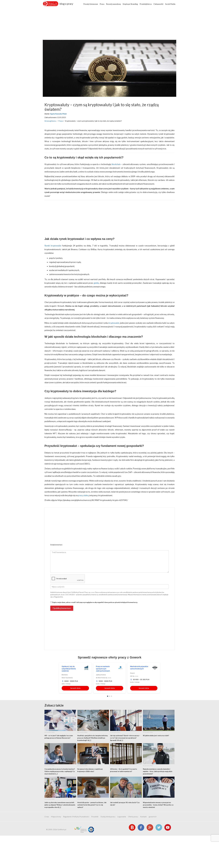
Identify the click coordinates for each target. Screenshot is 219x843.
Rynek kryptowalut (52, 245)
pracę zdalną (83, 495)
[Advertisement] (109, 24)
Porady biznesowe (90, 4)
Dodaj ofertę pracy (107, 816)
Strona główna (50, 121)
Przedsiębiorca (146, 4)
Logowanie (121, 816)
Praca (102, 4)
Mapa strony (56, 816)
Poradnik (94, 816)
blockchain (116, 164)
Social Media (170, 4)
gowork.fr (153, 816)
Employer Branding (130, 4)
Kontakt (143, 816)
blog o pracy (66, 3)
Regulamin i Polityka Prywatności (76, 816)
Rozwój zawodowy (113, 4)
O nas (46, 816)
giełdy (96, 283)
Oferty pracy (133, 816)
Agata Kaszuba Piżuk (58, 114)
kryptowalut (114, 323)
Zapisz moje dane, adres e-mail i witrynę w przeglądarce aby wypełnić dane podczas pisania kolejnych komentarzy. (95, 602)
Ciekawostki (158, 4)
